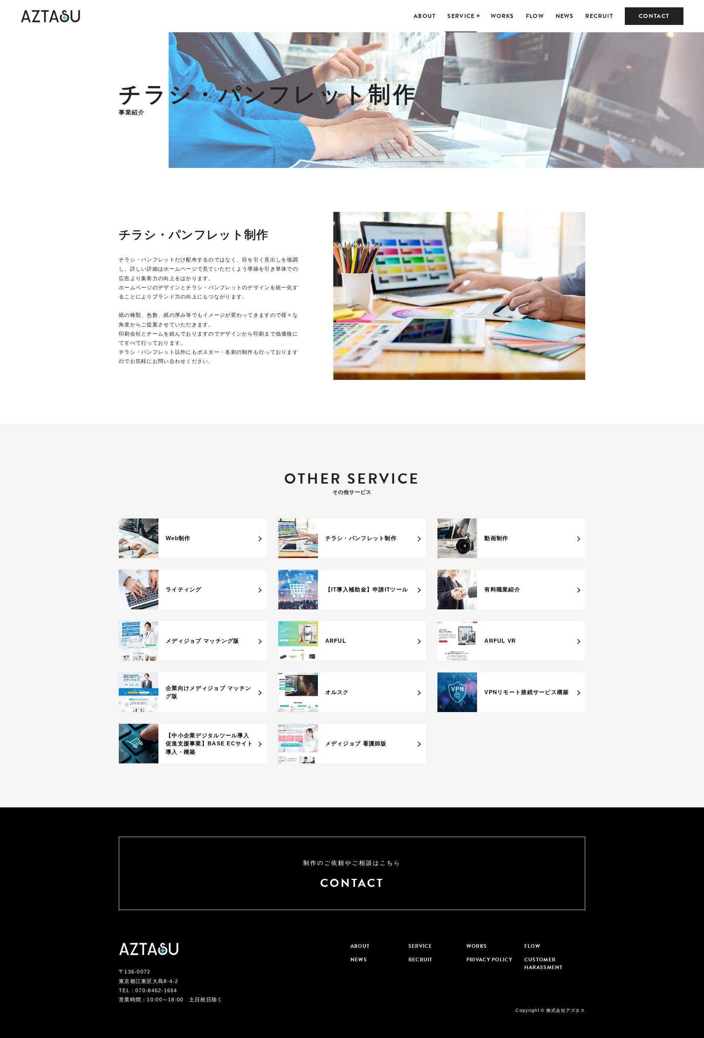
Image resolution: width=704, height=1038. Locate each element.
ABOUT (425, 16)
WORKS (502, 16)
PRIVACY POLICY (489, 960)
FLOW (535, 16)
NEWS (564, 16)
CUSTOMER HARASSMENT (543, 963)
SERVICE (460, 16)
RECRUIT (599, 16)
